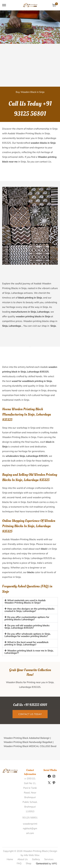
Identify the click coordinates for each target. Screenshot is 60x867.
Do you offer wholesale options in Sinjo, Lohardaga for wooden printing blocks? (28, 635)
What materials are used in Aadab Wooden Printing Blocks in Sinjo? (25, 601)
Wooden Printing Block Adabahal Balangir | (27, 737)
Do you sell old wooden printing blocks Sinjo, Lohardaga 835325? (27, 626)
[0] (54, 5)
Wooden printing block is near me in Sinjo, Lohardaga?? (29, 651)
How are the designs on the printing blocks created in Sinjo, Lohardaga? (29, 609)
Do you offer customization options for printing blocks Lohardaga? (27, 618)
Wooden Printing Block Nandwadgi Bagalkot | (28, 742)
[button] (30, 601)
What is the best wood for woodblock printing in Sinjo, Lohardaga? (26, 643)
